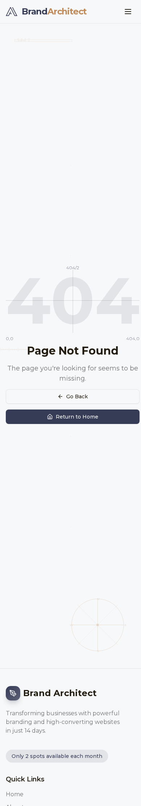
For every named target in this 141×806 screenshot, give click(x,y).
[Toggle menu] (128, 11)
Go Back (77, 396)
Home (15, 794)
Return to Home (77, 416)
